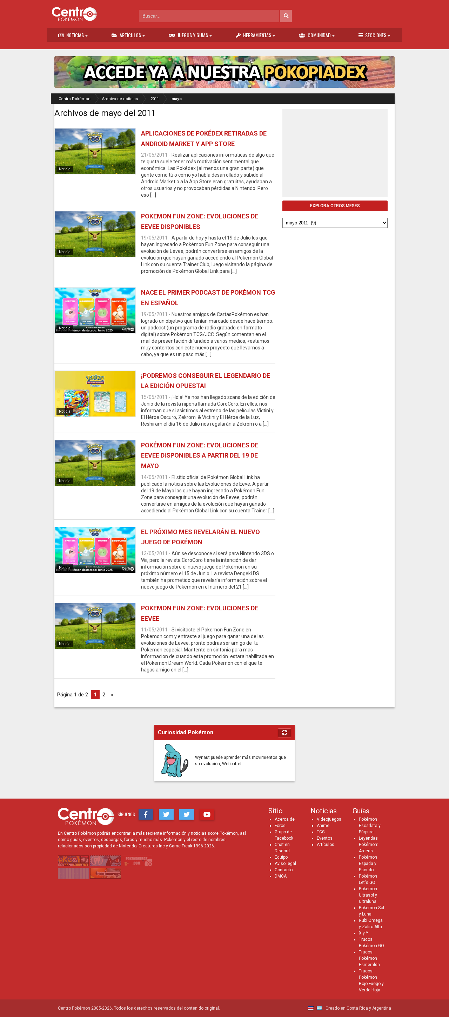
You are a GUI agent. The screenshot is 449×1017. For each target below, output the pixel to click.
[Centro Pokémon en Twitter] (166, 814)
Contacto (284, 869)
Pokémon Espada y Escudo (368, 863)
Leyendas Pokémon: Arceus (368, 844)
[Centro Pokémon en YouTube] (207, 814)
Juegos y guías (192, 35)
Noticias (75, 35)
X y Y (363, 933)
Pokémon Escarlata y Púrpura (370, 825)
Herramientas (257, 35)
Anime (323, 825)
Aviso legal (285, 863)
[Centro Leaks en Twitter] (186, 814)
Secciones (375, 35)
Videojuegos (329, 819)
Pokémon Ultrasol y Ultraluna (368, 895)
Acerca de (285, 819)
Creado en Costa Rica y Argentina (357, 1008)
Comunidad (319, 35)
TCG (321, 831)
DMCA (281, 876)
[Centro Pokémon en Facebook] (146, 814)
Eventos (325, 838)
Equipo (281, 857)
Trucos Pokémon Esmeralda (369, 958)
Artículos (130, 35)
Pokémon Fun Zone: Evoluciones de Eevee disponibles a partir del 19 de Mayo (199, 455)
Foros (280, 825)
